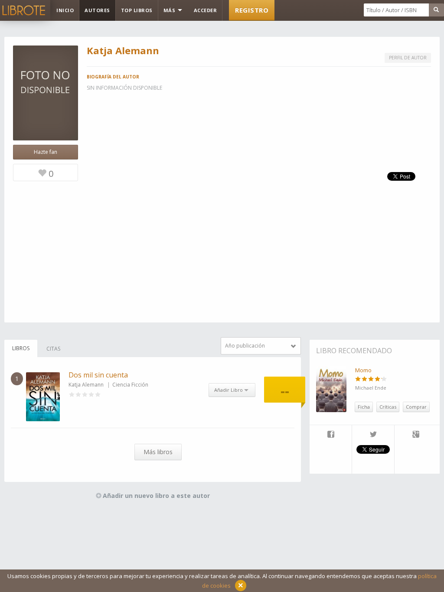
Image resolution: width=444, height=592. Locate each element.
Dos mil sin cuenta (98, 375)
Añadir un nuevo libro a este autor (156, 495)
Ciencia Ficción (130, 384)
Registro (251, 10)
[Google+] (416, 435)
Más (170, 10)
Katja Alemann (86, 384)
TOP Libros (137, 10)
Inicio (65, 10)
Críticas (387, 406)
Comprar (416, 406)
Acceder (205, 10)
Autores (97, 10)
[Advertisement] (222, 261)
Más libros (158, 452)
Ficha (364, 406)
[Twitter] (373, 435)
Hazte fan (45, 152)
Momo (363, 370)
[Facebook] (331, 435)
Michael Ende (370, 387)
